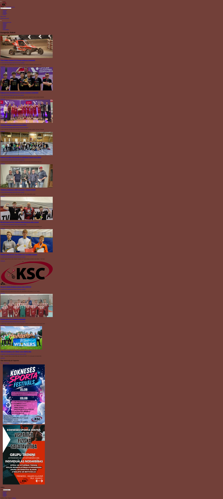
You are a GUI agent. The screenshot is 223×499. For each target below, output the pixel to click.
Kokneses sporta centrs (4, 18)
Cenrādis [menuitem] (4, 11)
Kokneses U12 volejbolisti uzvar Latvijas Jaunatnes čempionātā (19, 92)
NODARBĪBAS (6, 29)
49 (4, 362)
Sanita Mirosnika (9, 62)
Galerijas (4, 26)
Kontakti (4, 27)
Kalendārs (5, 25)
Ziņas (17, 62)
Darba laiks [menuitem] (5, 10)
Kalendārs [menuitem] (5, 12)
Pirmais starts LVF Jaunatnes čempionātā (12, 319)
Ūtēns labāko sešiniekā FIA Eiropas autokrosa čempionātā (17, 60)
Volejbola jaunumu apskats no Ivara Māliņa (13, 125)
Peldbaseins (5, 494)
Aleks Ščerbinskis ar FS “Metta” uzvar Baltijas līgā (15, 351)
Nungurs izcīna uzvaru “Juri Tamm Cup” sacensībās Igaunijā (18, 254)
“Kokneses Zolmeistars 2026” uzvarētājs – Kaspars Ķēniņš (17, 189)
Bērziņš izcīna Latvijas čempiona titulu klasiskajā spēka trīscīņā (19, 222)
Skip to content (3, 16)
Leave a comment (21, 62)
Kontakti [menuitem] (4, 14)
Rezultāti (17, 127)
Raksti (14, 62)
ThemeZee (14, 497)
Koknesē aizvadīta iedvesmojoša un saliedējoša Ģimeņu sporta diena (20, 157)
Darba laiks (5, 23)
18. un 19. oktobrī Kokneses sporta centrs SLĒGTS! (15, 287)
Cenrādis (4, 24)
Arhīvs (4, 28)
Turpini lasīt (2, 66)
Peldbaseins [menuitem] (5, 13)
